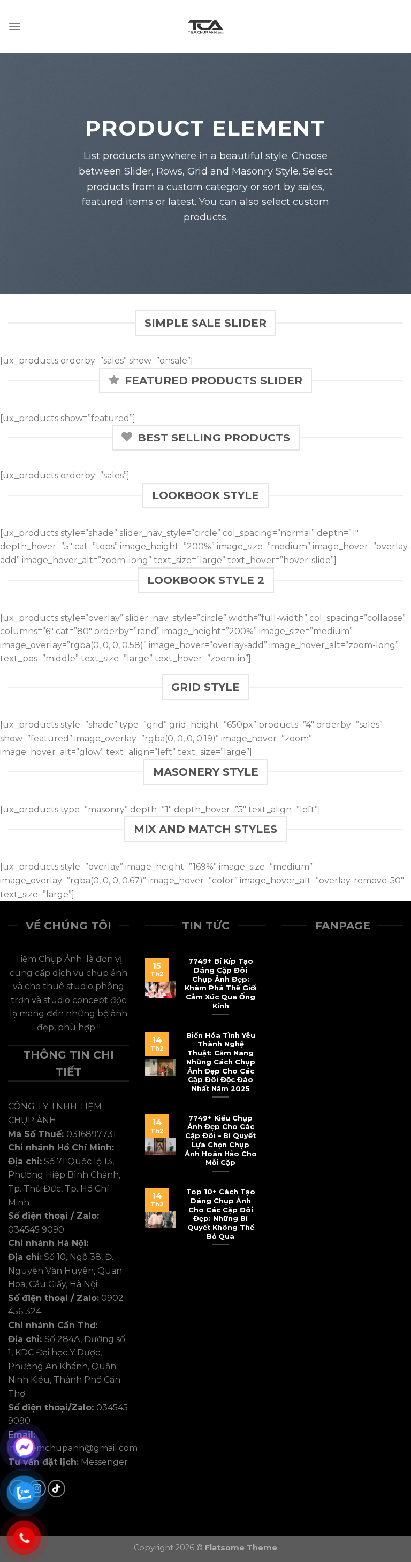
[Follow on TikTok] (56, 1488)
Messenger (104, 1462)
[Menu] (14, 26)
